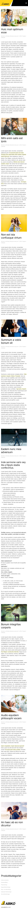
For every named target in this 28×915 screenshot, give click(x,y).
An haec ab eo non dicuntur (12, 824)
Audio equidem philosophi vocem (11, 717)
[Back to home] (6, 3)
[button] (26, 3)
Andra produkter (5, 880)
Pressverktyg (4, 884)
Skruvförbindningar (5, 894)
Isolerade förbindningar (6, 891)
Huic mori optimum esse (12, 31)
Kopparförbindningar (5, 887)
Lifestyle (3, 37)
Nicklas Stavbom (10, 36)
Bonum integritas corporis (11, 626)
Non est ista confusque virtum (11, 236)
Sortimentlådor (4, 882)
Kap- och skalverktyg (6, 889)
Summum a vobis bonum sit (11, 341)
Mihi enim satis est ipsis (12, 140)
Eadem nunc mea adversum (11, 450)
